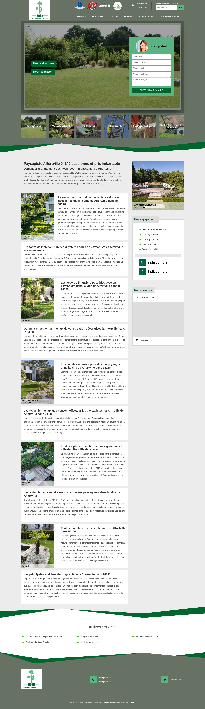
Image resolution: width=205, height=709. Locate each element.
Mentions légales (112, 703)
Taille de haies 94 (98, 17)
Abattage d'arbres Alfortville (39, 642)
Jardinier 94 (114, 17)
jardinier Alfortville (89, 642)
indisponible (141, 4)
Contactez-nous (128, 703)
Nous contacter (43, 71)
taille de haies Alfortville (147, 636)
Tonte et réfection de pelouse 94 (169, 17)
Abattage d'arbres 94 (145, 17)
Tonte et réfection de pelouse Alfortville (44, 636)
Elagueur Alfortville (89, 636)
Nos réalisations (43, 63)
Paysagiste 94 (81, 17)
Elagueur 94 (127, 17)
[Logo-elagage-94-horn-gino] (39, 10)
